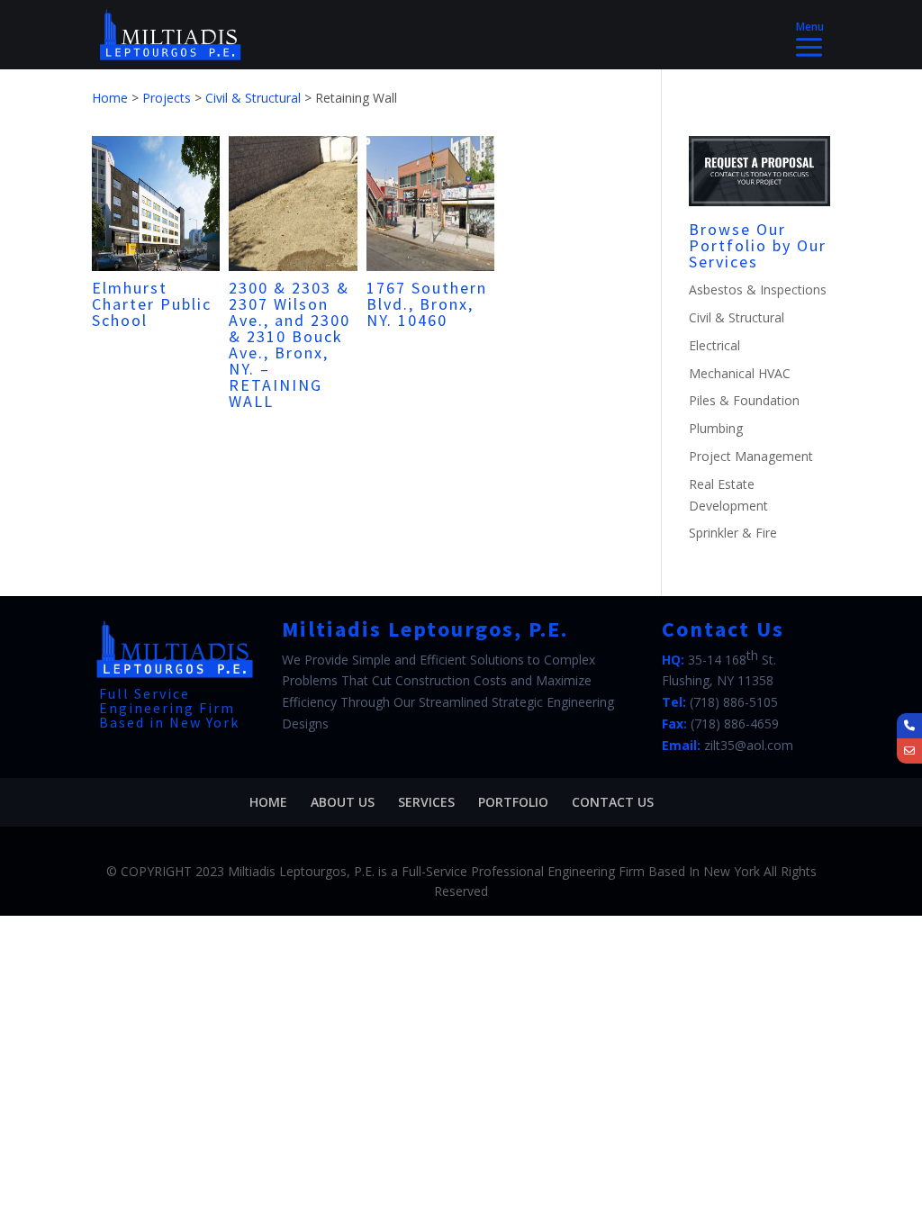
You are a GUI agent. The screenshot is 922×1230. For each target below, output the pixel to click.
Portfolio (513, 801)
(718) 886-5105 (734, 701)
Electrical (714, 345)
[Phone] (909, 725)
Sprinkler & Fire (733, 532)
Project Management (751, 456)
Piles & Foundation (744, 400)
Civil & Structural (736, 317)
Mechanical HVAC (740, 373)
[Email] (909, 751)
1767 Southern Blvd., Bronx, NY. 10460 (426, 303)
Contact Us (613, 801)
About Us (343, 801)
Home (268, 801)
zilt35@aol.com (748, 745)
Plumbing (716, 428)
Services (426, 801)
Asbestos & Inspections (758, 289)
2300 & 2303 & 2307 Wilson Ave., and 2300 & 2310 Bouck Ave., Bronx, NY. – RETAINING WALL (289, 344)
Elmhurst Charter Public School (152, 303)
